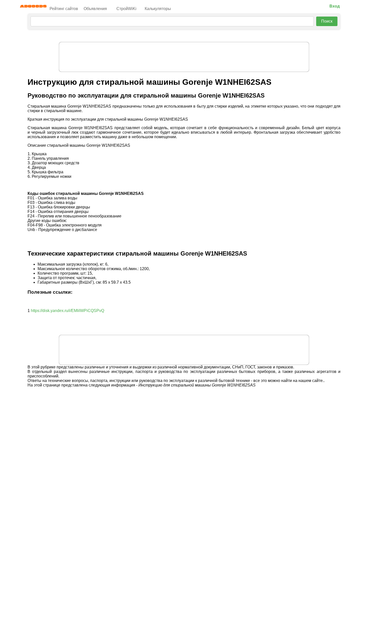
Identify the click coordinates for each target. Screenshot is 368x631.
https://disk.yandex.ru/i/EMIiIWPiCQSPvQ (67, 310)
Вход (334, 6)
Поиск (326, 21)
